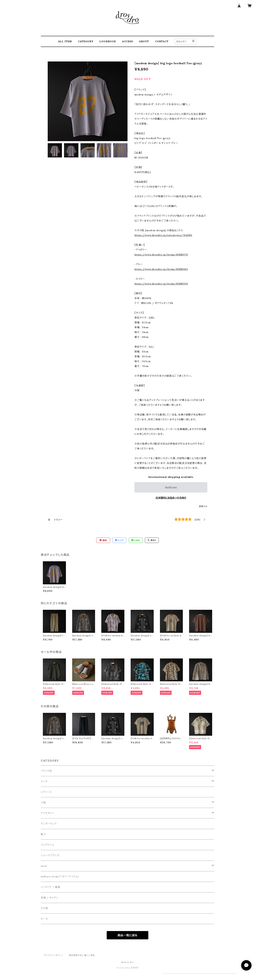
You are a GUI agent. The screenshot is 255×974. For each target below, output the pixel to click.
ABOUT (144, 41)
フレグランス (47, 844)
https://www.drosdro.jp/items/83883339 (161, 283)
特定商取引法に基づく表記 (82, 955)
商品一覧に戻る (128, 935)
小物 (43, 802)
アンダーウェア (49, 823)
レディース (46, 792)
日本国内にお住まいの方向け (171, 497)
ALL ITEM (65, 41)
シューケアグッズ (50, 855)
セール (44, 918)
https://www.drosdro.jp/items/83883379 (161, 254)
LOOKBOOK (107, 41)
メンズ (44, 781)
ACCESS (127, 41)
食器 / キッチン (49, 897)
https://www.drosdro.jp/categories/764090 (163, 235)
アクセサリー (47, 813)
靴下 (43, 834)
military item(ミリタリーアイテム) (60, 876)
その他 (44, 908)
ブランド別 (46, 770)
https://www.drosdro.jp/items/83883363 (161, 269)
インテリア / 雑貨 (50, 887)
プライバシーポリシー (53, 955)
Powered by (124, 967)
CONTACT (162, 41)
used (44, 865)
